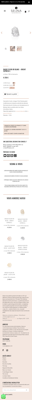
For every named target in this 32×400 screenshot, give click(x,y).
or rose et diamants (20, 111)
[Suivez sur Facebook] (3, 350)
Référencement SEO (12, 318)
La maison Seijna (6, 376)
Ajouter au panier (11, 94)
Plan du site (5, 374)
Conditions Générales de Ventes (10, 378)
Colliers (4, 360)
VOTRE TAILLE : (7, 83)
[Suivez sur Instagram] (7, 350)
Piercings (5, 366)
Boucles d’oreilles (7, 364)
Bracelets (5, 362)
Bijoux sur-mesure (7, 370)
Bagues (4, 358)
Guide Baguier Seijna (8, 372)
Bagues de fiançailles (7, 368)
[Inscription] (26, 390)
